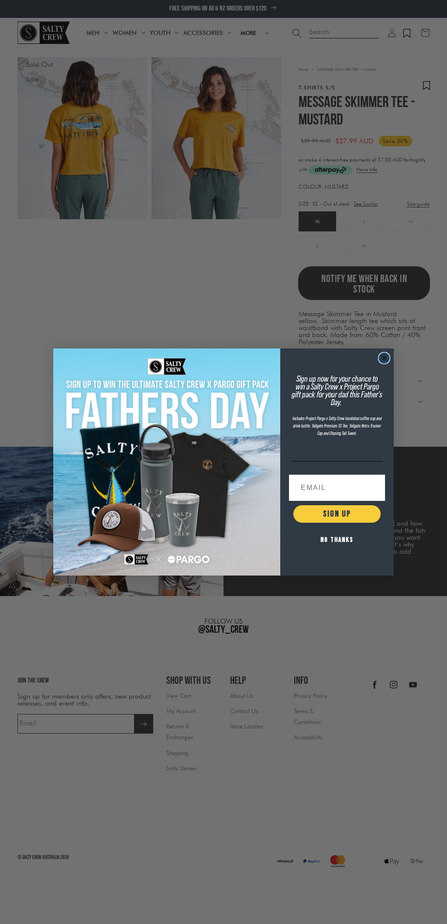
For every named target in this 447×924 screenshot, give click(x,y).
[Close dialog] (384, 358)
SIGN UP (337, 514)
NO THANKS (337, 540)
